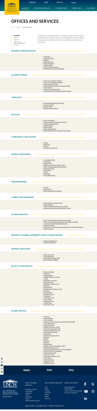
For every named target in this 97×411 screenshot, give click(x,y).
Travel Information (49, 175)
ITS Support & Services (50, 148)
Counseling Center (49, 323)
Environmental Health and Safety (54, 103)
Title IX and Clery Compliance (53, 351)
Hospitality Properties (50, 280)
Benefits (46, 187)
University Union (49, 360)
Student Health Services (51, 347)
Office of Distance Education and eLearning (57, 86)
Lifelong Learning (49, 225)
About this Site (29, 406)
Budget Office (48, 163)
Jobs (46, 387)
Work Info (77, 8)
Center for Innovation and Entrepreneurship (57, 220)
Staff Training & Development (53, 191)
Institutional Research (50, 241)
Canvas (46, 143)
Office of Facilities (49, 120)
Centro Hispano (48, 205)
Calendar (47, 391)
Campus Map (48, 303)
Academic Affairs (49, 58)
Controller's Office (49, 160)
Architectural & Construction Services (55, 122)
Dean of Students (49, 325)
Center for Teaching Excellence (53, 82)
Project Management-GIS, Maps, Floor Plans (57, 131)
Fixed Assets (47, 170)
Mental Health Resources (32, 400)
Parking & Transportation (51, 284)
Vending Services (49, 301)
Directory (60, 2)
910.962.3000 (7, 396)
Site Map (91, 8)
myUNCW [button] (17, 35)
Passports (46, 285)
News (46, 389)
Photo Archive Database (51, 260)
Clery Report (28, 397)
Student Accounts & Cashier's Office (55, 165)
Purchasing (47, 174)
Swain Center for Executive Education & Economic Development (63, 227)
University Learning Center (52, 89)
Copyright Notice (41, 406)
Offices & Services (42, 8)
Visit (49, 369)
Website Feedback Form (56, 406)
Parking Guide (68, 389)
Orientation (47, 334)
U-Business (47, 296)
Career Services (48, 320)
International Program (50, 332)
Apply (26, 369)
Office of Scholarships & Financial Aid (55, 167)
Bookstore (47, 273)
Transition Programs (50, 353)
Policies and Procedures (51, 108)
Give (71, 369)
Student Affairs (48, 65)
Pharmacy (47, 341)
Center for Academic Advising (53, 81)
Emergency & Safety (31, 389)
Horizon (46, 146)
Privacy (27, 395)
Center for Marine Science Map (73, 391)
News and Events (49, 256)
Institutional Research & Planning (54, 69)
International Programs (51, 84)
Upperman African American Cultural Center (57, 91)
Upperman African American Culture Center (57, 208)
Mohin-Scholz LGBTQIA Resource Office (56, 206)
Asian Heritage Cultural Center (53, 203)
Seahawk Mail (48, 292)
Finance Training (49, 272)
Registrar (46, 342)
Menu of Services (49, 255)
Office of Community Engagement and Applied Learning (61, 222)
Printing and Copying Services (53, 289)
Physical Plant (48, 127)
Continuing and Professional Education (56, 224)
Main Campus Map (70, 387)
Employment (47, 189)
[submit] (77, 2)
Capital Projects (48, 125)
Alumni (47, 396)
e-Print (46, 279)
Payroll (46, 172)
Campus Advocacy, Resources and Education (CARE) (59, 322)
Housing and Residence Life (52, 330)
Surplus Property (49, 294)
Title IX (27, 398)
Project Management (50, 129)
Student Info (61, 8)
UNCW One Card (49, 298)
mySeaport (32, 2)
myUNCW (25, 8)
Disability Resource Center (52, 277)
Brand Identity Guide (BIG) (52, 258)
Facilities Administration (51, 124)
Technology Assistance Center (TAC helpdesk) (57, 349)
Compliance (28, 393)
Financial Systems (49, 168)
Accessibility (28, 391)
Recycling (46, 291)
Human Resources (49, 63)
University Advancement (51, 67)
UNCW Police (48, 299)
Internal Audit (48, 106)
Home (12, 27)
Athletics (46, 60)
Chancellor (47, 56)
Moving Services (48, 282)
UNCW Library (48, 87)
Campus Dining (48, 275)
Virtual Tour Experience (71, 392)
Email (46, 2)
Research (16, 45)
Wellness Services (49, 363)
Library (47, 394)
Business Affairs (48, 62)
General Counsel (49, 105)
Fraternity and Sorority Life (52, 329)
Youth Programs (48, 229)
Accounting (47, 162)
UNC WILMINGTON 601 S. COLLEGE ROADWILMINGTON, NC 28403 (11, 392)
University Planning (50, 242)
